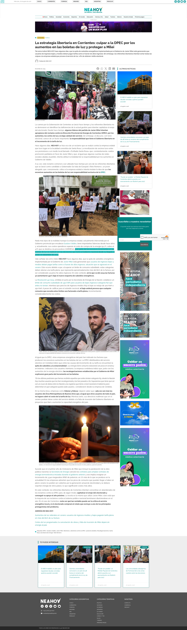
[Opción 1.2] (134, 337)
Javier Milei (68, 262)
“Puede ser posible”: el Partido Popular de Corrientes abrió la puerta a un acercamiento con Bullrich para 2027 (134, 179)
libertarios (67, 530)
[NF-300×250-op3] (134, 214)
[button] (98, 68)
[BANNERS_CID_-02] (93, 32)
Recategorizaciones (103, 530)
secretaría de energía (46, 532)
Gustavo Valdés (70, 243)
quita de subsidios (91, 530)
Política (47, 37)
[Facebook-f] (184, 1)
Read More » (45, 575)
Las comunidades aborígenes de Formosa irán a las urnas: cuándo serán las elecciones (136, 571)
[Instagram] (175, 1)
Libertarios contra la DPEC (78, 530)
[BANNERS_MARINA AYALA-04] (134, 398)
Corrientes (41, 37)
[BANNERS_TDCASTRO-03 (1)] (134, 425)
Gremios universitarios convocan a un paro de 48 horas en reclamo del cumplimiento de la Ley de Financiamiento (134, 139)
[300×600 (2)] (134, 310)
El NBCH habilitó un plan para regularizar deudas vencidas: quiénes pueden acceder (134, 99)
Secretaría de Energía (60, 472)
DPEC (103, 172)
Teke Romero (57, 532)
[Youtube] (181, 1)
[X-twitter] (178, 1)
